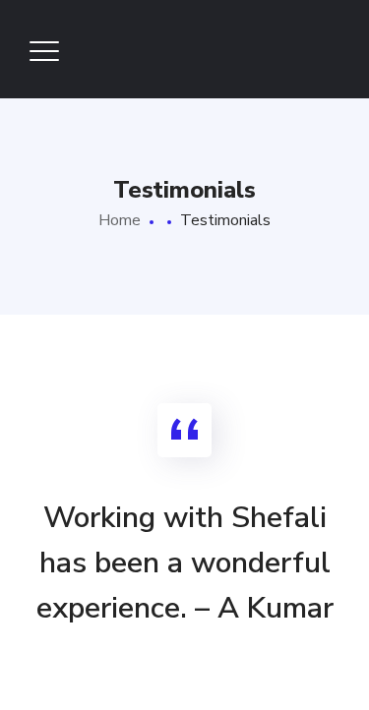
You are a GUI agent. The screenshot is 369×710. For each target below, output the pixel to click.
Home (119, 220)
